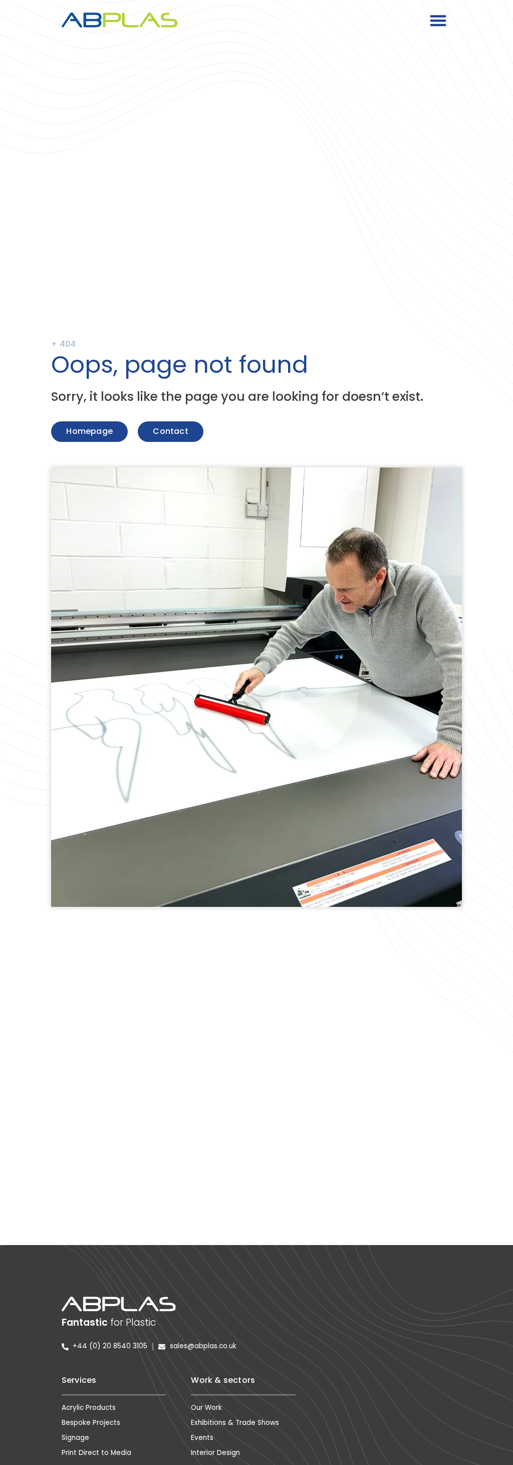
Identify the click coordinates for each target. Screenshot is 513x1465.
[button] (438, 20)
